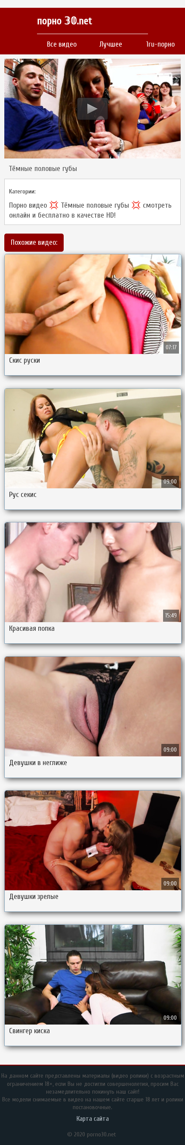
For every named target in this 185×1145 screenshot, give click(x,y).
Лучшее (110, 44)
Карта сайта (93, 1119)
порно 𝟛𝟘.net (64, 21)
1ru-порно (160, 44)
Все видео (62, 44)
